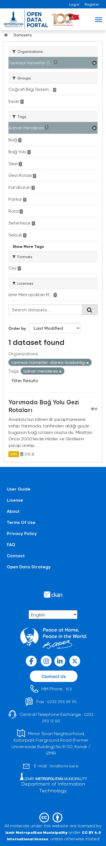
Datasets (23, 34)
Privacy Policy (22, 533)
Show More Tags (28, 246)
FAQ (11, 544)
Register (92, 4)
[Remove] (87, 363)
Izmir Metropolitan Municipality (36, 832)
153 (69, 688)
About (13, 511)
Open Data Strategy (29, 566)
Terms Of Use (21, 522)
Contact (16, 555)
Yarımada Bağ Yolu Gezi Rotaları (43, 406)
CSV (13, 454)
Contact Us (54, 676)
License (15, 500)
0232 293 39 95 (62, 701)
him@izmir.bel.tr (64, 765)
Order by (17, 328)
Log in (74, 4)
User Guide (18, 489)
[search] (90, 310)
